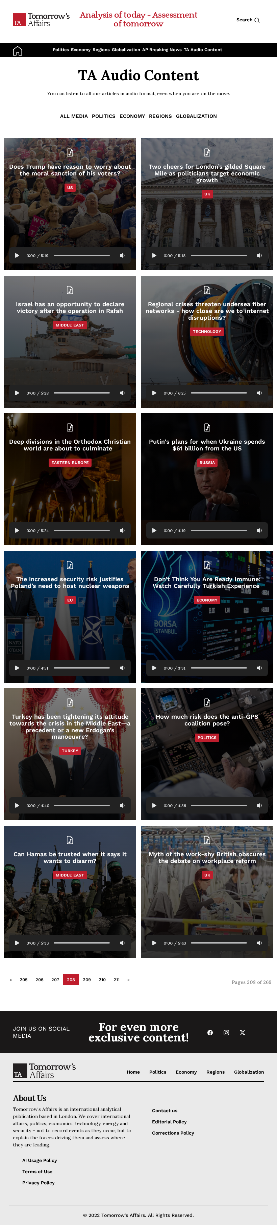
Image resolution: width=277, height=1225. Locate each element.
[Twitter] (242, 1032)
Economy (81, 49)
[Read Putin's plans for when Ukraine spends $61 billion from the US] (207, 479)
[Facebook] (210, 1032)
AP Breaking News (162, 49)
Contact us (164, 1110)
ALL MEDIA (74, 116)
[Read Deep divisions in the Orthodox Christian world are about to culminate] (70, 479)
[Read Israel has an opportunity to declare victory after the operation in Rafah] (70, 342)
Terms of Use (37, 1171)
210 (102, 979)
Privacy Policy (38, 1182)
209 (87, 979)
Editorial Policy (169, 1121)
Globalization (126, 49)
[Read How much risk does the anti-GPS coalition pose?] (207, 754)
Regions (101, 49)
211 (117, 979)
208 (71, 979)
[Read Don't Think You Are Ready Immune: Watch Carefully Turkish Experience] (207, 617)
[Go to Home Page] (41, 19)
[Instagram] (226, 1032)
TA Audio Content (203, 49)
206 (39, 979)
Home (133, 1072)
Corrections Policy (173, 1133)
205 (24, 979)
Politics (61, 49)
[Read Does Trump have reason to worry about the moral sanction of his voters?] (70, 204)
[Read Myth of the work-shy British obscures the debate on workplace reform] (207, 892)
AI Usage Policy (39, 1160)
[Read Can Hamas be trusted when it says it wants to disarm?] (70, 892)
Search (245, 19)
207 (55, 979)
